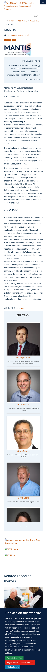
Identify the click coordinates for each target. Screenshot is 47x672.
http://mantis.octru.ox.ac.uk (18, 35)
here (23, 308)
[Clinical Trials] (23, 598)
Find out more (13, 667)
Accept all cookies (14, 658)
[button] (43, 2)
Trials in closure (35, 21)
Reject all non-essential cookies (20, 662)
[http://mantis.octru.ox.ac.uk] (23, 49)
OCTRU (11, 21)
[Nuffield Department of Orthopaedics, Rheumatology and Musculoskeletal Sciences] (20, 5)
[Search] (41, 15)
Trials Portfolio (22, 21)
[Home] (6, 21)
